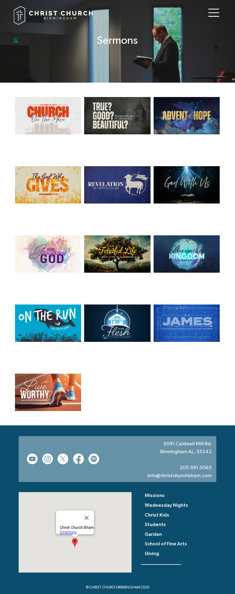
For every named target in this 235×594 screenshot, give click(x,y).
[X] (63, 459)
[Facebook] (78, 459)
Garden (153, 534)
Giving (152, 553)
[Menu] (214, 12)
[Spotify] (93, 459)
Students (155, 524)
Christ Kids (157, 515)
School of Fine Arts (166, 544)
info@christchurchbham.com (179, 475)
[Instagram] (47, 459)
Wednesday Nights (166, 505)
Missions (155, 495)
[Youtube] (32, 459)
